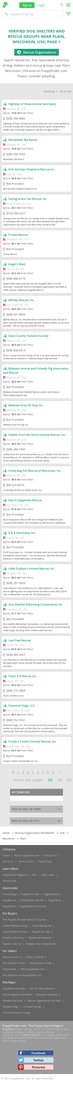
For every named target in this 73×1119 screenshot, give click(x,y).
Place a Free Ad (35, 957)
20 (50, 779)
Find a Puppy (10, 894)
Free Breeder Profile (14, 963)
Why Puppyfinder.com (32, 969)
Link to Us (8, 861)
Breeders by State (13, 1000)
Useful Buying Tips (42, 925)
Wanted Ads (9, 969)
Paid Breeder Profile (41, 963)
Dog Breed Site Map (14, 988)
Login (41, 5)
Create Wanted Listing (15, 925)
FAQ (34, 874)
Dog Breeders (51, 894)
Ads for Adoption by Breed (17, 994)
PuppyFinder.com (14, 1026)
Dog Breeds (54, 900)
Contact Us (50, 855)
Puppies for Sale (30, 894)
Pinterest (38, 1067)
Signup (27, 5)
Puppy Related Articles (15, 931)
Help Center (48, 874)
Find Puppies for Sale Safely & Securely (24, 919)
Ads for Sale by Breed (41, 988)
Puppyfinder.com (12, 1029)
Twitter (38, 1060)
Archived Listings (32, 1006)
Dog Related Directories (33, 906)
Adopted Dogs (10, 1006)
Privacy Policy (45, 861)
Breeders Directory (13, 937)
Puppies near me (12, 943)
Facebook (38, 1053)
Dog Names (9, 906)
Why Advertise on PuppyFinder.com (22, 975)
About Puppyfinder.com (27, 855)
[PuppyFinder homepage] (5, 5)
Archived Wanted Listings (16, 1012)
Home (6, 855)
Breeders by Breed (46, 994)
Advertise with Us (12, 957)
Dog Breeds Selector (32, 900)
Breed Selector (31, 1035)
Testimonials (9, 881)
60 (69, 779)
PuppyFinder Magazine (15, 874)
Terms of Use (25, 861)
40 (59, 779)
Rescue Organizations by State (44, 1000)
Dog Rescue (9, 900)
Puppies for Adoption (40, 937)
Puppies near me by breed (40, 943)
